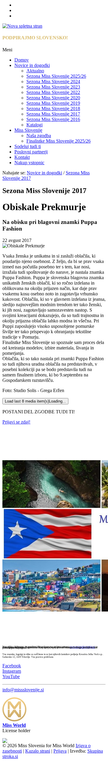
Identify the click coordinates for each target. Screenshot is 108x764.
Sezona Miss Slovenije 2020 (53, 97)
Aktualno (35, 70)
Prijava (60, 750)
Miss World (14, 725)
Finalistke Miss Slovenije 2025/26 (58, 140)
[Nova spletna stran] (22, 26)
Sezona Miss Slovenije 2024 (53, 81)
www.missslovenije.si (82, 646)
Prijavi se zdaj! (16, 421)
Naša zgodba (38, 135)
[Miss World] (14, 719)
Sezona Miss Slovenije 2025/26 (56, 76)
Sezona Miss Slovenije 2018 (53, 108)
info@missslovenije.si (23, 689)
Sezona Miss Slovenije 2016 (53, 119)
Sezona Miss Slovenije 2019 (53, 103)
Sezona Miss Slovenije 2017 (53, 113)
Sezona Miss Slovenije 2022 (53, 92)
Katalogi (34, 124)
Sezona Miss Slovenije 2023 (53, 86)
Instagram (11, 671)
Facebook (11, 665)
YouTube (11, 676)
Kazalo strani (37, 750)
